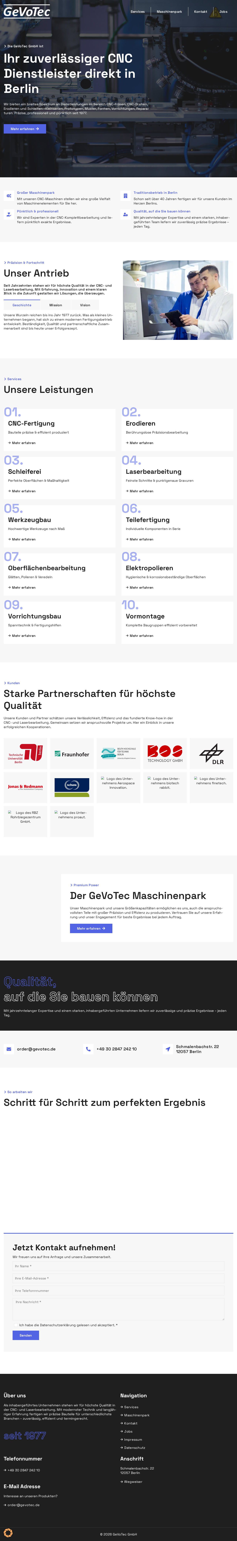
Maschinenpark (169, 11)
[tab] (22, 305)
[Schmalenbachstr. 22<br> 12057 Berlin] (168, 1049)
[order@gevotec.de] (9, 1049)
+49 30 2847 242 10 (116, 1049)
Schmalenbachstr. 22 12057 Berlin (197, 1049)
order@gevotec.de (36, 1049)
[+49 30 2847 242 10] (88, 1049)
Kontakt (200, 11)
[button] (8, 1533)
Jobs (223, 11)
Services (138, 11)
